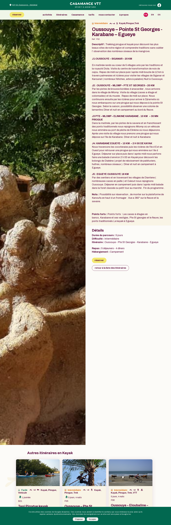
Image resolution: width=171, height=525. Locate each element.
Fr (145, 15)
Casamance (77, 15)
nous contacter (107, 15)
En (152, 15)
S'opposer (79, 519)
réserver (17, 14)
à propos (124, 15)
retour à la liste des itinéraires (110, 268)
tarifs (91, 15)
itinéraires (61, 15)
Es (159, 15)
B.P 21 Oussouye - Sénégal (24, 5)
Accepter (92, 519)
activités (47, 15)
